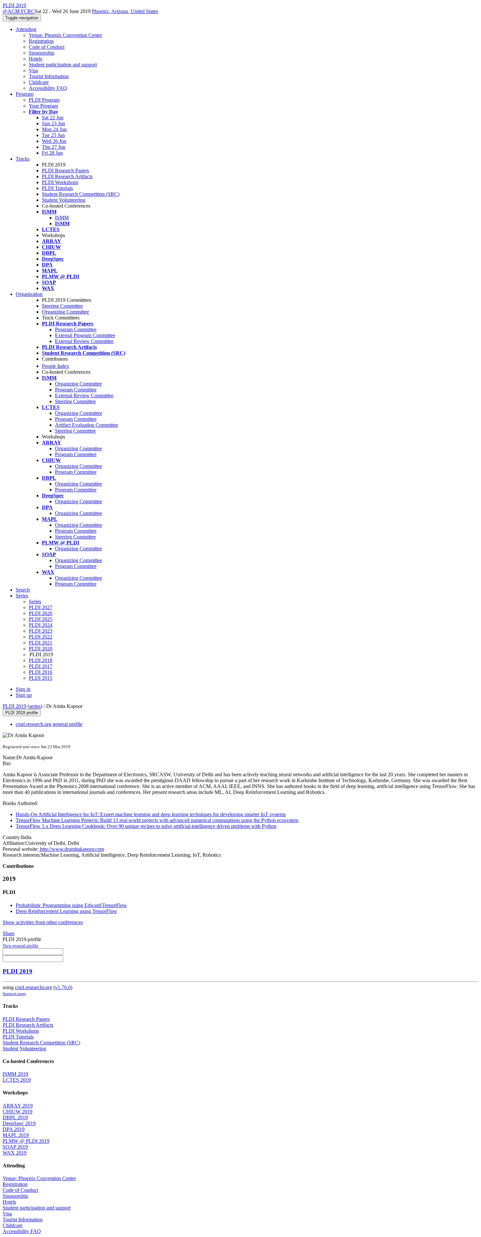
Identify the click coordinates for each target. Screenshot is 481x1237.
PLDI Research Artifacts (67, 176)
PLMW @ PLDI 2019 (26, 1141)
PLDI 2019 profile (21, 712)
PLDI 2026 (40, 613)
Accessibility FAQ (48, 88)
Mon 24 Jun (54, 129)
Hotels (35, 58)
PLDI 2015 (40, 678)
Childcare (39, 82)
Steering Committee (62, 306)
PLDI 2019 (14, 706)
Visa (33, 70)
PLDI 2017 (40, 666)
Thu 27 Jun (53, 147)
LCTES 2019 (17, 1080)
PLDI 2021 (40, 642)
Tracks (22, 159)
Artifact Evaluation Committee (86, 425)
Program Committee (76, 329)
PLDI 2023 (40, 631)
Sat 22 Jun (52, 117)
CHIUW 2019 (17, 1111)
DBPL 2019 (15, 1117)
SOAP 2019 (15, 1147)
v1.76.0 (63, 987)
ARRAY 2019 (18, 1105)
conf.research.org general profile (49, 724)
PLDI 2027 (40, 607)
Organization (29, 294)
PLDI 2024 (40, 625)
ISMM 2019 (15, 1074)
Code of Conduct (46, 47)
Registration (41, 41)
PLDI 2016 (40, 672)
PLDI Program (44, 100)
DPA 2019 (14, 1129)
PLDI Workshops (60, 182)
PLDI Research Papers (65, 170)
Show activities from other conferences (43, 922)
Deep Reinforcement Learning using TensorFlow (66, 911)
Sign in (23, 689)
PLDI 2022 (40, 637)
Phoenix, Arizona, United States (125, 11)
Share (8, 933)
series (35, 706)
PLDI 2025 (40, 619)
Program (24, 94)
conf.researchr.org (33, 987)
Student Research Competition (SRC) (80, 194)
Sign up (24, 695)
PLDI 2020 (40, 648)
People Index (55, 366)
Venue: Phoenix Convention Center (65, 35)
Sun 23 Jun (53, 123)
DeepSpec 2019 (19, 1123)
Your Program (43, 106)
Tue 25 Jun (53, 135)
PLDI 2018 (40, 660)
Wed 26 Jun (54, 141)
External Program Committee (85, 335)
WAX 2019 (15, 1153)
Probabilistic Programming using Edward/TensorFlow (71, 905)
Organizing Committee (65, 312)
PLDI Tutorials (57, 188)
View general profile (20, 945)
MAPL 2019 (16, 1135)
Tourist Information (49, 76)
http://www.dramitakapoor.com (71, 849)
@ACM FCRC (19, 11)
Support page (14, 993)
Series (35, 601)
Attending (26, 29)
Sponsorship (41, 53)
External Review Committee (84, 341)
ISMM (62, 217)
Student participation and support (63, 64)
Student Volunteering (63, 200)
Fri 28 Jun (52, 153)
